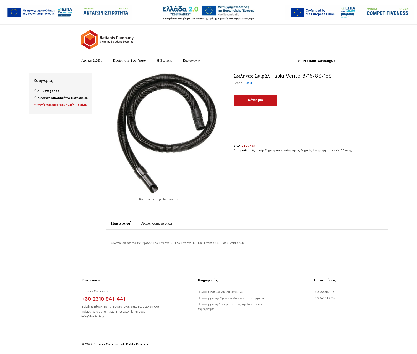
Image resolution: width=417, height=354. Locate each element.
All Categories (48, 91)
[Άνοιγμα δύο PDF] (67, 12)
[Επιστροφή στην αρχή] (411, 345)
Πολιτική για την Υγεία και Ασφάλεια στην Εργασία (231, 298)
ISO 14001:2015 (324, 298)
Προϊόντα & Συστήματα (129, 60)
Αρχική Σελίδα (91, 60)
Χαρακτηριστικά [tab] (156, 223)
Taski (248, 82)
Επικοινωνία (191, 60)
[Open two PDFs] (349, 12)
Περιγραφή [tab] (121, 223)
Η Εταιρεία (164, 60)
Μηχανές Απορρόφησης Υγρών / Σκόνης (326, 150)
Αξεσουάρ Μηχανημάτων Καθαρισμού (275, 150)
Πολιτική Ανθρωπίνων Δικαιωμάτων (220, 291)
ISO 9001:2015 (324, 291)
